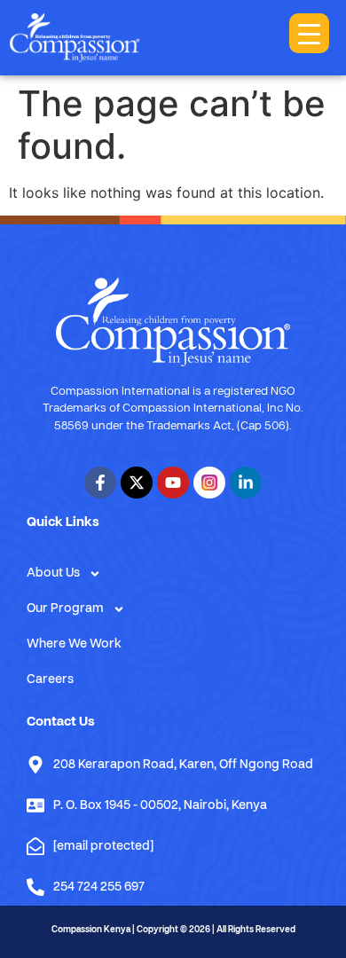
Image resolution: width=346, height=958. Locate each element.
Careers (50, 680)
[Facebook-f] (100, 483)
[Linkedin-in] (246, 483)
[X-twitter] (137, 483)
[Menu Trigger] (309, 33)
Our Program (65, 609)
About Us (53, 573)
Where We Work (74, 644)
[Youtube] (173, 483)
